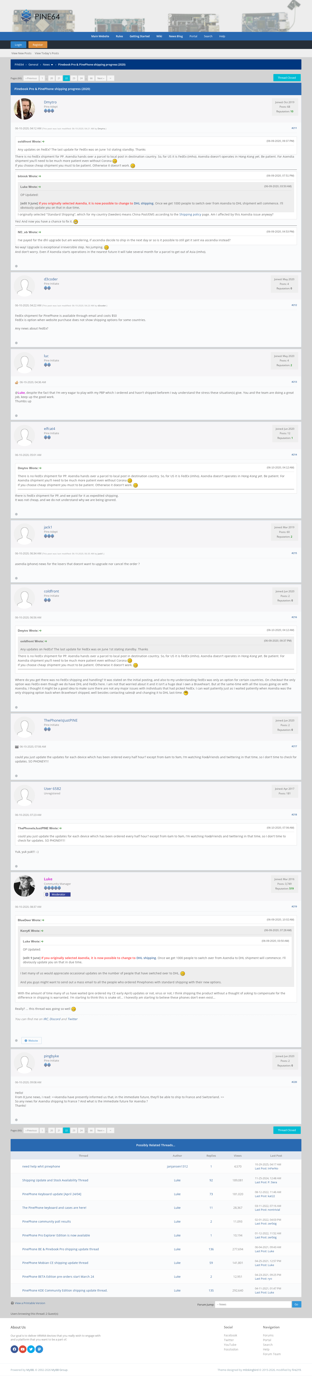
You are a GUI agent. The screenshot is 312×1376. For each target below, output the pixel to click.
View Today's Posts (47, 53)
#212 (294, 305)
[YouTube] (23, 1349)
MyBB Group (59, 1370)
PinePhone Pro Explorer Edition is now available (56, 1235)
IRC (45, 1019)
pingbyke (51, 1055)
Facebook (230, 1335)
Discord (54, 1019)
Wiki (159, 36)
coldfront (51, 591)
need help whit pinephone (41, 1166)
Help (222, 36)
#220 (294, 1081)
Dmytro (50, 102)
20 (51, 78)
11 (211, 1208)
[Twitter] (31, 1349)
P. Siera (272, 1182)
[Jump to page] (110, 78)
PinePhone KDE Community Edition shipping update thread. (65, 1290)
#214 (294, 454)
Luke (177, 1180)
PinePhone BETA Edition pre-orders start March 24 (58, 1277)
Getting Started (140, 36)
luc (46, 355)
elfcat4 (49, 428)
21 (59, 78)
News (46, 64)
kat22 (271, 1196)
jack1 (48, 527)
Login (18, 45)
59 (211, 1263)
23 (74, 78)
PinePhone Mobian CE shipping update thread (55, 1263)
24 (81, 78)
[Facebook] (14, 1349)
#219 (294, 906)
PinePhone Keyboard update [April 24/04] (51, 1194)
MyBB (30, 1370)
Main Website (100, 36)
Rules (119, 36)
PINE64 (19, 64)
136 (211, 1249)
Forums (268, 1335)
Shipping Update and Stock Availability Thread (55, 1180)
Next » (100, 78)
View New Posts (21, 53)
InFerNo (273, 1168)
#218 (294, 814)
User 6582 (52, 788)
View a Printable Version (30, 1303)
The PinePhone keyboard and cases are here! (54, 1208)
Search (208, 36)
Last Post (261, 1168)
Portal (193, 36)
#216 (294, 617)
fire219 (296, 1370)
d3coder (51, 279)
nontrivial (274, 1210)
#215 (294, 553)
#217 (294, 746)
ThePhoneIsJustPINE (60, 720)
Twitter (72, 1019)
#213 (294, 381)
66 (91, 78)
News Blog (176, 36)
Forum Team (272, 1354)
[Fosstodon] (39, 1349)
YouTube (230, 1345)
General (33, 64)
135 (211, 1290)
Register (38, 45)
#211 (294, 128)
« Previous (31, 78)
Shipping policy (190, 214)
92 (211, 1180)
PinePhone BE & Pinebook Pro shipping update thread (60, 1249)
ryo (270, 1278)
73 (211, 1194)
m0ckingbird (251, 1370)
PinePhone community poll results (46, 1221)
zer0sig (272, 1223)
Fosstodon (231, 1349)
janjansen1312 (177, 1166)
